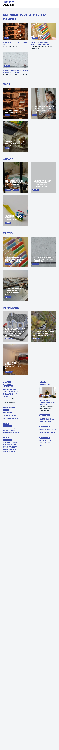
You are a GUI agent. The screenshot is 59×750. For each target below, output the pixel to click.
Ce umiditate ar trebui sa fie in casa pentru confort (14, 143)
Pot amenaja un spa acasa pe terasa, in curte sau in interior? (10, 417)
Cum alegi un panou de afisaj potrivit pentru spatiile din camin (46, 420)
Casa (6, 37)
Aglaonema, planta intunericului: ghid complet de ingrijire (14, 218)
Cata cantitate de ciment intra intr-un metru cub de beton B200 (15, 71)
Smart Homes (9, 386)
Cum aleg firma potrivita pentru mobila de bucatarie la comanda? (47, 431)
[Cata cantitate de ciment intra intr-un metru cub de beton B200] (15, 60)
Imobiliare (9, 338)
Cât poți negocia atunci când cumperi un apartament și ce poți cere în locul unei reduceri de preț (15, 331)
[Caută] (51, 4)
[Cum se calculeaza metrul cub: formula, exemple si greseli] (43, 31)
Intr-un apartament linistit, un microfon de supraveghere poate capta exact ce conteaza (10, 393)
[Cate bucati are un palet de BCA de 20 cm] (15, 31)
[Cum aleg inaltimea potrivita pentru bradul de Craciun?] (47, 392)
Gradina (8, 189)
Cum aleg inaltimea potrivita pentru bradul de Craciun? (47, 402)
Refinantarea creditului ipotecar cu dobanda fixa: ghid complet (43, 333)
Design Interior (46, 395)
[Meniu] (55, 4)
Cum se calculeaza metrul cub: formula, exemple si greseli (41, 43)
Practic (35, 37)
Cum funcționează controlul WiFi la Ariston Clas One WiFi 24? (11, 430)
